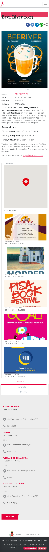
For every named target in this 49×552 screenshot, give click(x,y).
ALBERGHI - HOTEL (12, 461)
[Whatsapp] (41, 25)
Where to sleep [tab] (23, 381)
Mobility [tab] (23, 392)
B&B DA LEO (8, 432)
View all (10, 517)
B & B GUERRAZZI (11, 407)
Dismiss (42, 548)
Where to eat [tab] (23, 387)
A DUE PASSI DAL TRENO (14, 484)
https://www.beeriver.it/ (33, 156)
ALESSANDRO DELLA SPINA (15, 458)
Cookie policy (30, 548)
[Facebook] (28, 25)
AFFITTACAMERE (10, 409)
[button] (45, 24)
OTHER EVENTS (21, 94)
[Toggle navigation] (45, 4)
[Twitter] (32, 25)
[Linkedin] (37, 25)
